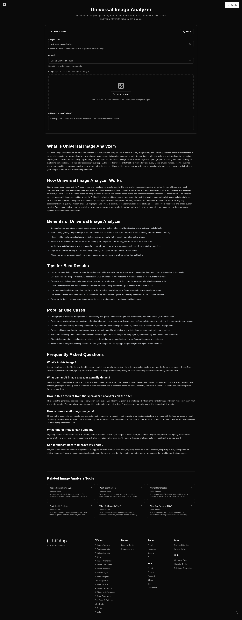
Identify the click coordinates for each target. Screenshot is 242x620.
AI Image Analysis (102, 545)
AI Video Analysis (102, 553)
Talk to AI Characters (183, 568)
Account (151, 576)
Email (150, 545)
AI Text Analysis (101, 572)
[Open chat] (236, 612)
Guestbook (152, 588)
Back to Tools (60, 31)
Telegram (152, 549)
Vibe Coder (100, 604)
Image (68, 71)
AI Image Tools (180, 560)
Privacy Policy (180, 549)
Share (188, 31)
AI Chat (98, 557)
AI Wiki (98, 612)
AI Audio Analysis (102, 549)
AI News (98, 608)
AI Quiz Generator (103, 596)
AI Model (52, 55)
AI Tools (99, 540)
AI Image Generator (103, 561)
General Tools (127, 545)
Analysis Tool (54, 39)
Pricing (151, 572)
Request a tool (127, 549)
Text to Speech (101, 580)
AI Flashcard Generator (105, 592)
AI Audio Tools (180, 564)
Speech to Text (101, 584)
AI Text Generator (102, 569)
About (150, 568)
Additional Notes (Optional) (60, 113)
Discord (151, 553)
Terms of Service (181, 545)
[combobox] (121, 61)
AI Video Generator (103, 565)
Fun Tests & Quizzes (104, 600)
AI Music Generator (103, 588)
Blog (150, 584)
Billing (150, 580)
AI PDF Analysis (102, 576)
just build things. (59, 545)
